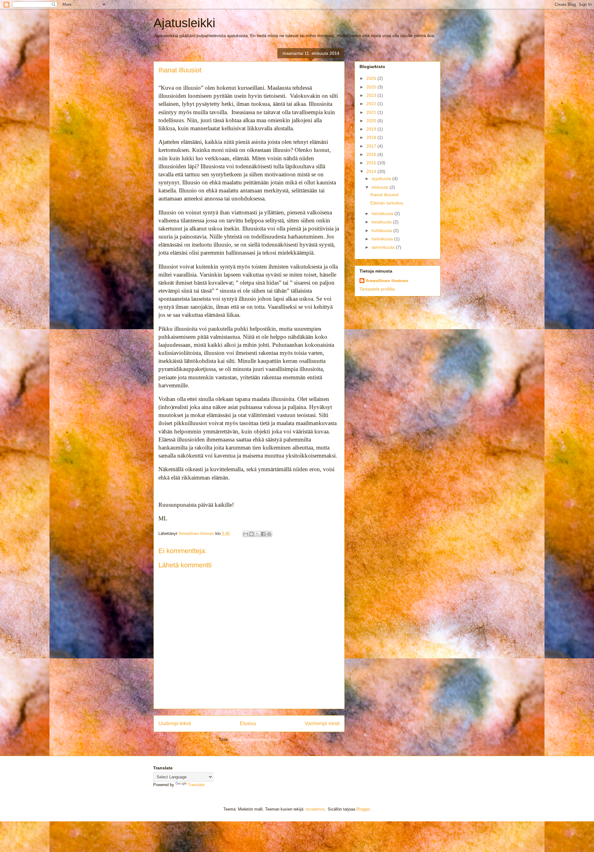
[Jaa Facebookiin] (263, 534)
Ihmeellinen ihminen (387, 280)
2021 (371, 112)
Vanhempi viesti (322, 723)
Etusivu (248, 723)
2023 (371, 95)
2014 (371, 171)
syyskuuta (382, 178)
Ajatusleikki (184, 23)
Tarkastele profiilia (377, 288)
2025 (371, 86)
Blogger (363, 809)
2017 (371, 146)
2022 (371, 103)
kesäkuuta (382, 221)
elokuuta (381, 187)
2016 (371, 154)
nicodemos (315, 809)
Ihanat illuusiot (384, 194)
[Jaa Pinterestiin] (269, 534)
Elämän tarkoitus (386, 202)
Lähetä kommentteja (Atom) (255, 739)
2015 (371, 162)
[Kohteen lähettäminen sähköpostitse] (246, 534)
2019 (371, 129)
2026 (371, 78)
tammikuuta (384, 247)
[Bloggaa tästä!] (251, 534)
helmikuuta (383, 238)
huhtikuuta (382, 230)
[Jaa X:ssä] (257, 534)
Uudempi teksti (174, 723)
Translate (196, 784)
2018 (371, 137)
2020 (371, 120)
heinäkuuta (383, 213)
